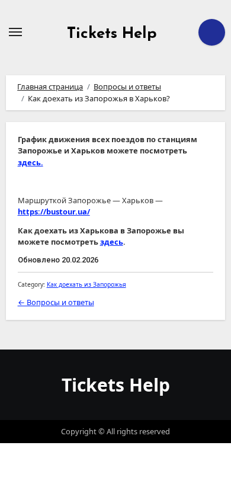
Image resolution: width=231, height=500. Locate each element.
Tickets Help (112, 34)
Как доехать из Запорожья (86, 284)
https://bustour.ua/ (54, 211)
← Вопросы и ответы (56, 302)
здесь (111, 241)
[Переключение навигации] (15, 32)
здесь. (30, 162)
